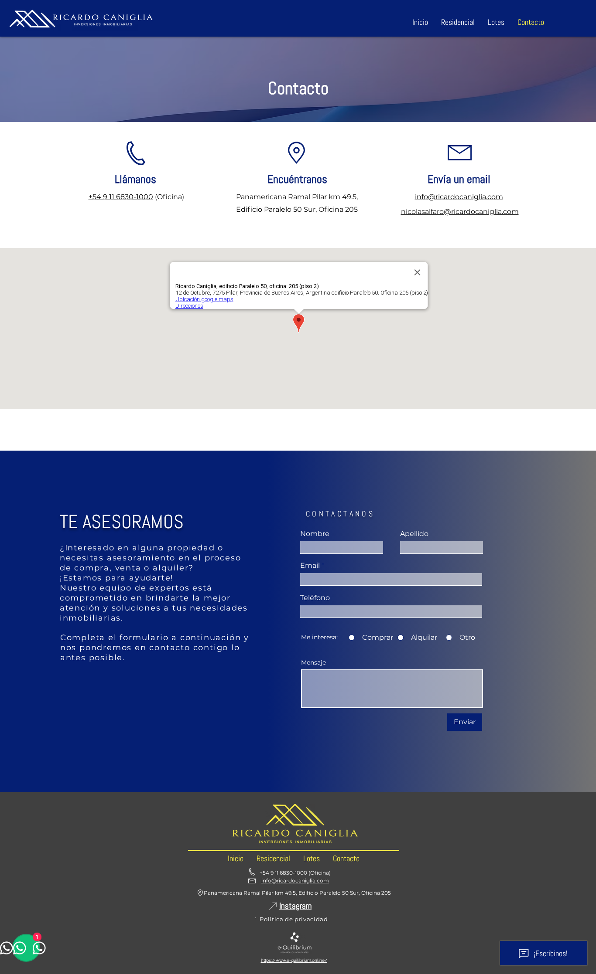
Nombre (314, 533)
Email (310, 565)
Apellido (414, 533)
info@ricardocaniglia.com (459, 197)
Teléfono (315, 597)
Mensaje (313, 662)
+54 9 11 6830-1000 (121, 197)
